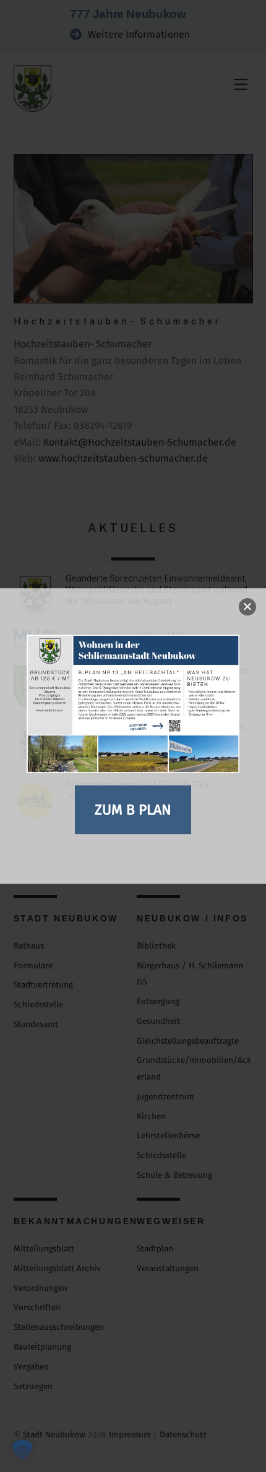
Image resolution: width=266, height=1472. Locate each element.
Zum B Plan (133, 809)
